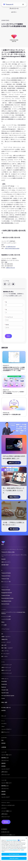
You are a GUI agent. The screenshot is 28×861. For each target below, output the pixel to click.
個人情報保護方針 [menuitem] (4, 829)
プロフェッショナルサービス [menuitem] (8, 805)
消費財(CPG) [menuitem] (4, 639)
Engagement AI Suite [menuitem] (6, 592)
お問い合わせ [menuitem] (4, 771)
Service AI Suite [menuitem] (5, 604)
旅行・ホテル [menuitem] (4, 656)
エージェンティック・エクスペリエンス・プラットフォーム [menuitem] (14, 555)
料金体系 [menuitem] (3, 559)
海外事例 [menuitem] (3, 710)
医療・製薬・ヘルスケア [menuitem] (6, 647)
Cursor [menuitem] (3, 698)
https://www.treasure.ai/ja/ (12, 248)
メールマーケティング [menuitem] (6, 664)
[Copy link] (9, 284)
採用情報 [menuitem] (3, 766)
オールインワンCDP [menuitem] (6, 616)
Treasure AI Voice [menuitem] (5, 575)
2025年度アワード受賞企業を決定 (12, 414)
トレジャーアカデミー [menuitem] (6, 729)
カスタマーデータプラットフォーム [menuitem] (13, 613)
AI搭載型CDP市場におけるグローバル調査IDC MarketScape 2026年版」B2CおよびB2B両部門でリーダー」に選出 (14, 369)
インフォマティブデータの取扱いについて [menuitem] (8, 834)
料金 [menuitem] (2, 740)
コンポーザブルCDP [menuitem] (6, 619)
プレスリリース (14, 8)
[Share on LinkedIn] (5, 284)
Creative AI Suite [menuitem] (5, 595)
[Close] (26, 838)
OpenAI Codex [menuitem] (5, 692)
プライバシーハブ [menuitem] (5, 774)
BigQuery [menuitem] (3, 687)
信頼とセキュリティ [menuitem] (5, 562)
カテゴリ (13, 12)
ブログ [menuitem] (2, 726)
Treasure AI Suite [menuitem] (5, 589)
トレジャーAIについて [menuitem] (6, 754)
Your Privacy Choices (11, 840)
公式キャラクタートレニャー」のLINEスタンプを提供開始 (13, 392)
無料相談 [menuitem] (3, 743)
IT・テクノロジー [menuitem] (5, 653)
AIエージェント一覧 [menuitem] (5, 581)
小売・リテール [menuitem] (4, 650)
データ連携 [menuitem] (3, 625)
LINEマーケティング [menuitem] (6, 667)
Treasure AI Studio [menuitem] (6, 573)
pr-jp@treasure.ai (10, 246)
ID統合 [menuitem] (2, 622)
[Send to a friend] (13, 284)
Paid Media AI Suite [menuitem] (6, 601)
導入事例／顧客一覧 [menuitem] (5, 707)
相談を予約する (14, 497)
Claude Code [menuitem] (4, 689)
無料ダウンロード (14, 462)
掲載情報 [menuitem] (3, 763)
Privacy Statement (13, 850)
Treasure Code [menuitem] (5, 578)
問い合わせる (14, 529)
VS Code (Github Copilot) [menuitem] (7, 695)
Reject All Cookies (14, 858)
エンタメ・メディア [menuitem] (5, 642)
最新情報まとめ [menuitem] (4, 757)
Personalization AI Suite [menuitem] (7, 598)
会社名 (7, 324)
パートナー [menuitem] (3, 808)
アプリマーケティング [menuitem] (6, 673)
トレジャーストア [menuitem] (5, 769)
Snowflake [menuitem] (4, 681)
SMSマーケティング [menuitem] (6, 670)
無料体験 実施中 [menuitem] (5, 564)
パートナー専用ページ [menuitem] (6, 811)
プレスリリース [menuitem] (4, 760)
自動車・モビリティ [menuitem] (5, 636)
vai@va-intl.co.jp (10, 267)
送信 (8, 336)
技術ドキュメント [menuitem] (5, 732)
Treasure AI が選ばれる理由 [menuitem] (8, 552)
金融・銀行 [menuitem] (3, 645)
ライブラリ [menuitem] (3, 723)
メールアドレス (9, 317)
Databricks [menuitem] (4, 684)
